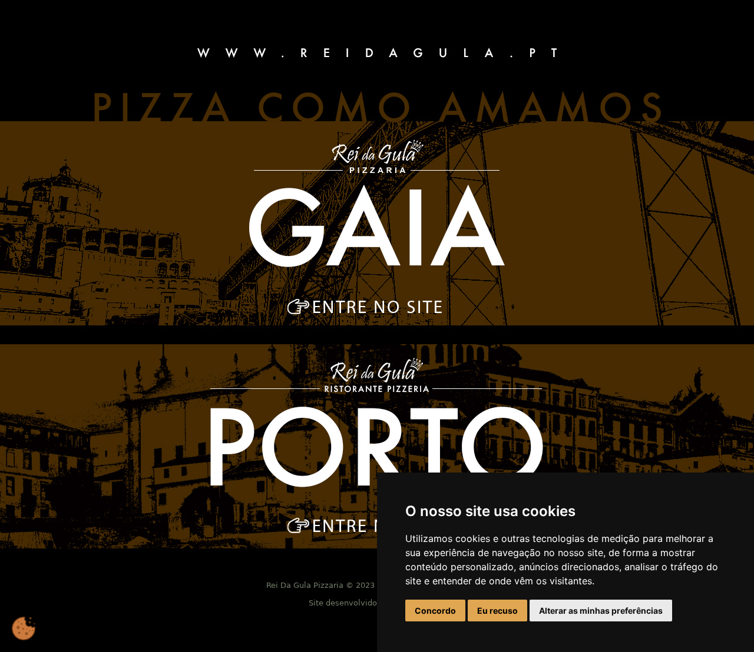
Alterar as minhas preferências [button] (601, 611)
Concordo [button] (435, 611)
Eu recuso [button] (497, 611)
